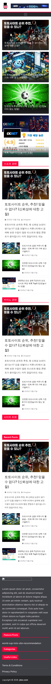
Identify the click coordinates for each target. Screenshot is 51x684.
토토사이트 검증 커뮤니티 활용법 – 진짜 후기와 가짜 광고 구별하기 (25, 76)
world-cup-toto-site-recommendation (21, 643)
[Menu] (26, 14)
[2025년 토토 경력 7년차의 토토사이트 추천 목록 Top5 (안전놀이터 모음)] (25, 136)
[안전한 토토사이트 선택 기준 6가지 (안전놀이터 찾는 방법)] (25, 99)
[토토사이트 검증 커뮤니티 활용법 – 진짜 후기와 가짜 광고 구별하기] (25, 67)
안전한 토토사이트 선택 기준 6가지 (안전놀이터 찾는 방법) (25, 107)
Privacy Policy (9, 671)
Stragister (27, 220)
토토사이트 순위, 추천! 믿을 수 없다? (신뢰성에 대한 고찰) (25, 44)
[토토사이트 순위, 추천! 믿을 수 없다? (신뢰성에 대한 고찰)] (25, 35)
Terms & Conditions (12, 665)
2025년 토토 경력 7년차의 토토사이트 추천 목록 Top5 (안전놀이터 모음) (25, 151)
